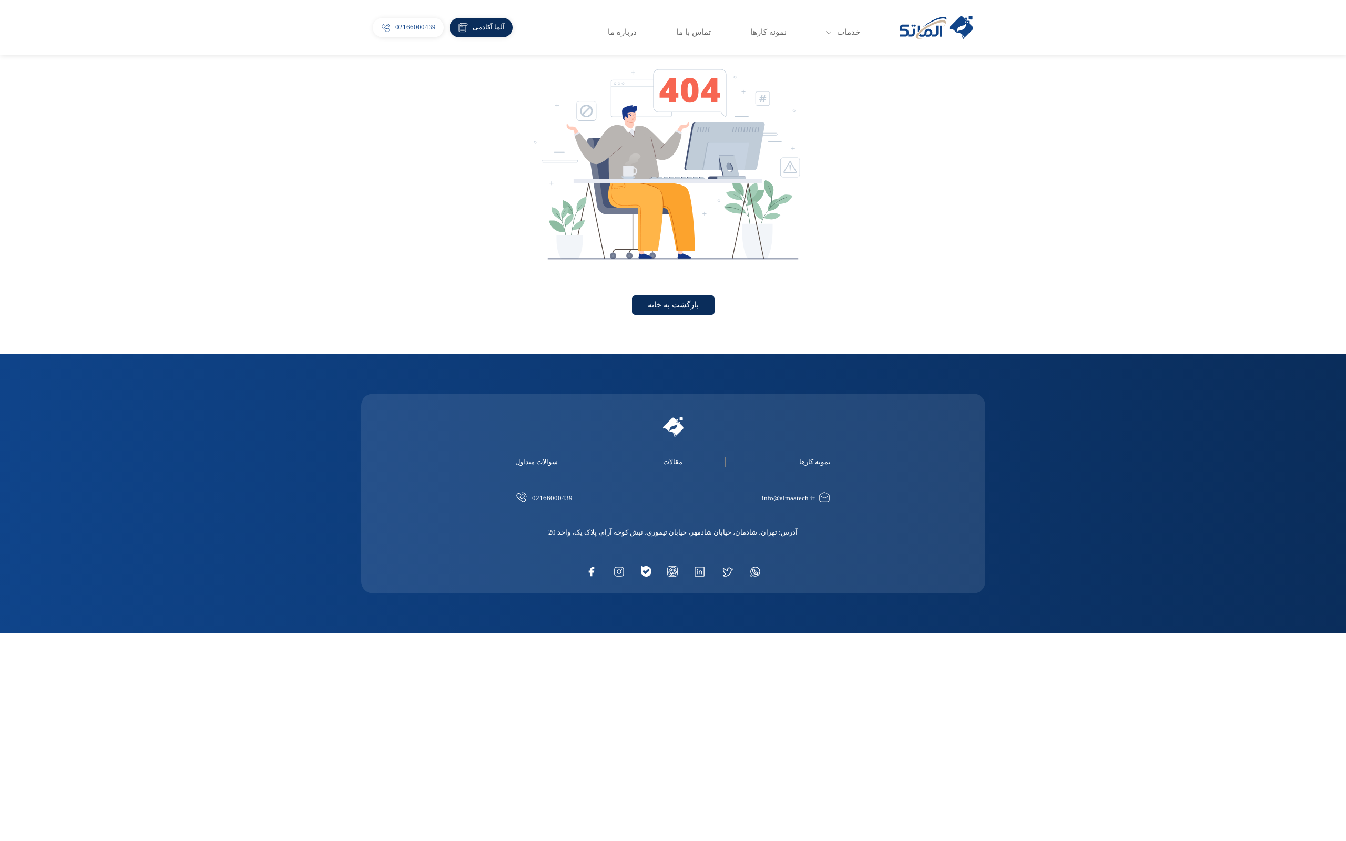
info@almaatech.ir (788, 498)
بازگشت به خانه (673, 305)
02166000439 (552, 498)
